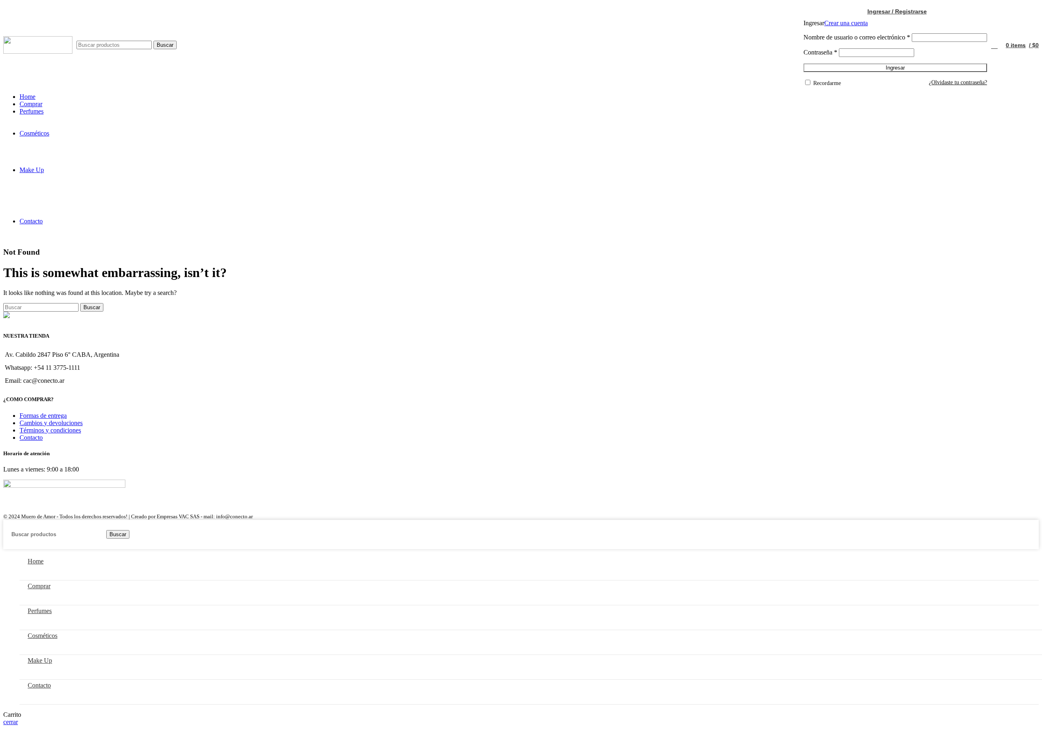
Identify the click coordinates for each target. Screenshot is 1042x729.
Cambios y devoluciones (51, 422)
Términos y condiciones (50, 430)
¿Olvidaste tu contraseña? (958, 82)
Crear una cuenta (846, 23)
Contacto (31, 437)
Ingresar (895, 68)
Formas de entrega (43, 415)
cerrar (10, 721)
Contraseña (820, 52)
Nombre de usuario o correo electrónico (856, 37)
